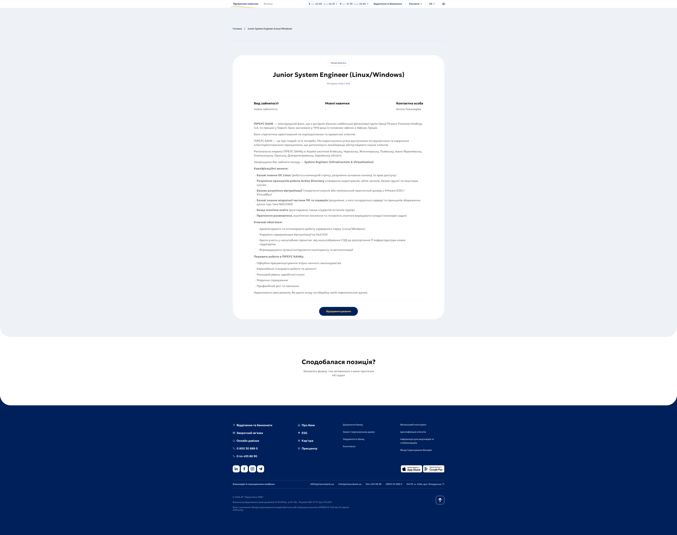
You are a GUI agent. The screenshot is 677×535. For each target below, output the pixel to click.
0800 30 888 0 (394, 484)
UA (430, 3)
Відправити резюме (338, 311)
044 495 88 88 (374, 484)
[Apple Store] (411, 469)
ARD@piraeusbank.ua (322, 484)
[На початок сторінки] (440, 500)
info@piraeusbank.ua (349, 484)
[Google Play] (433, 469)
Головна (237, 28)
